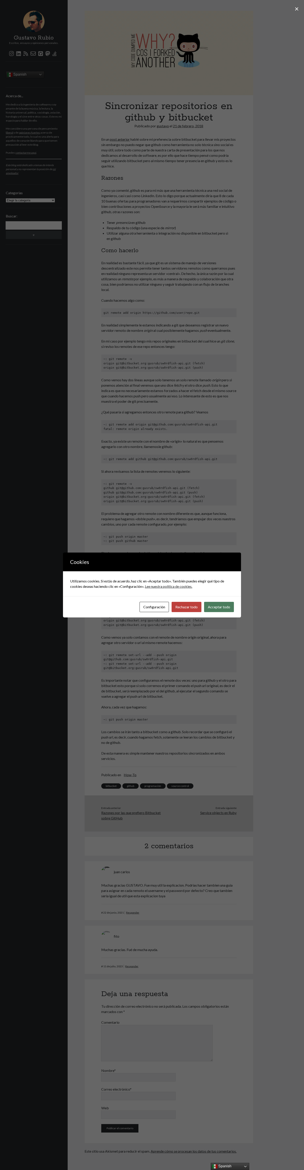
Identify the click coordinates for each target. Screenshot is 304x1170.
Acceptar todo (219, 607)
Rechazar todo (186, 607)
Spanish (224, 1166)
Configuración (154, 607)
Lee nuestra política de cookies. (168, 586)
